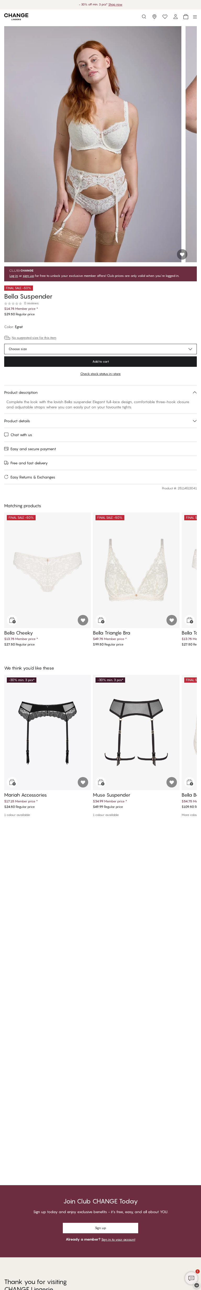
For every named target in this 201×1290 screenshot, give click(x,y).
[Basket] (186, 17)
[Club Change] (165, 17)
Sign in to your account (118, 1239)
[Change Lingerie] (16, 16)
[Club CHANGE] (175, 17)
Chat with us (21, 434)
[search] (144, 17)
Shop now (116, 4)
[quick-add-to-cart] (12, 620)
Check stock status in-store (100, 374)
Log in (13, 276)
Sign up (100, 1228)
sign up (28, 276)
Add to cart (100, 361)
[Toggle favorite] (182, 254)
